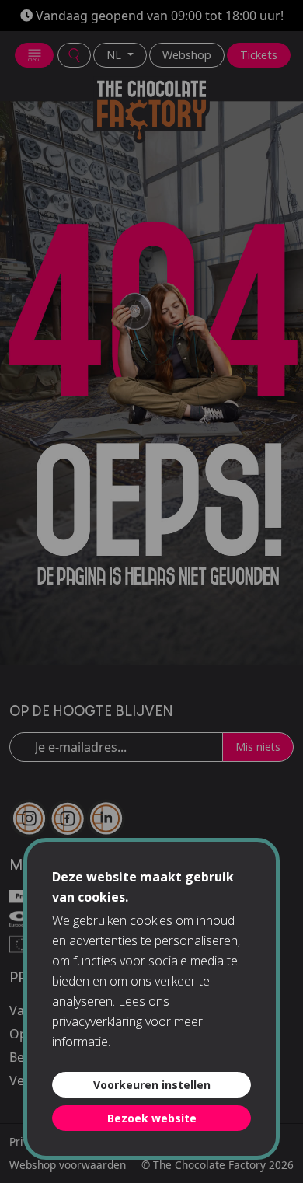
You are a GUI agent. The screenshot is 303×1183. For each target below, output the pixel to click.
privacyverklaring (97, 1021)
